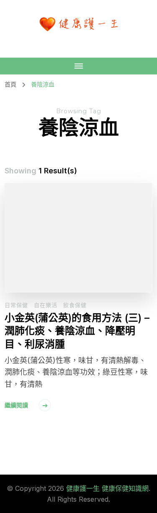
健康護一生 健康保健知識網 (107, 488)
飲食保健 (75, 305)
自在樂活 (45, 305)
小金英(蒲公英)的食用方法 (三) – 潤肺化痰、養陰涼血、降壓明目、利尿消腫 (77, 331)
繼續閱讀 (16, 405)
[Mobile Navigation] (78, 66)
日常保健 (16, 305)
